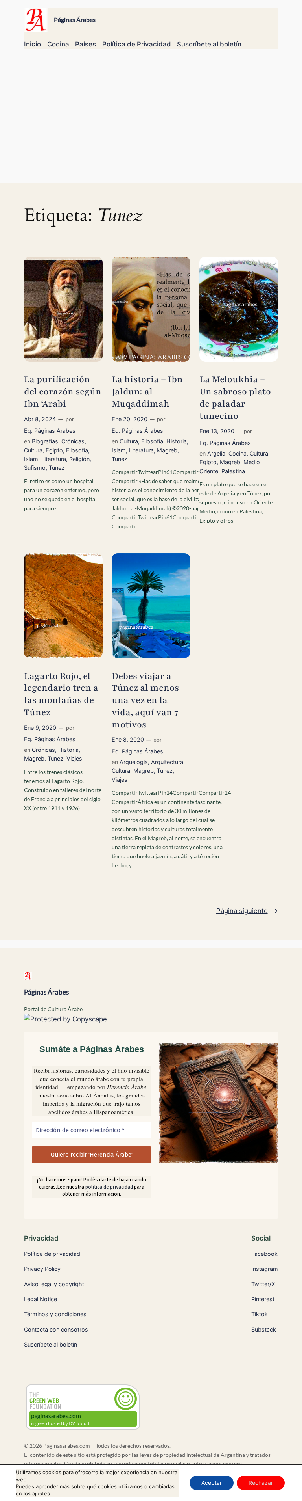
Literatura (53, 459)
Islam (31, 459)
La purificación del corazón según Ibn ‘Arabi (62, 392)
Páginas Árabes (75, 19)
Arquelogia (134, 762)
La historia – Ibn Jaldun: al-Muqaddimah (147, 392)
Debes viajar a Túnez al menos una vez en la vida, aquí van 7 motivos (145, 700)
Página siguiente (247, 911)
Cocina (237, 453)
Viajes (74, 758)
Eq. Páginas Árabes (50, 430)
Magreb (167, 450)
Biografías (45, 441)
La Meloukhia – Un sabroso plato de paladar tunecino (235, 398)
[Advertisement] (151, 120)
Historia (176, 441)
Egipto (54, 450)
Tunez (56, 467)
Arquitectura (167, 762)
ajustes (41, 1493)
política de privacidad (109, 1187)
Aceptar (211, 1482)
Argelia (216, 453)
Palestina (233, 471)
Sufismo (35, 467)
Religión (79, 459)
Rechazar (261, 1482)
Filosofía (77, 450)
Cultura (33, 450)
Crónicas (73, 441)
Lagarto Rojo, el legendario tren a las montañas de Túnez (61, 694)
